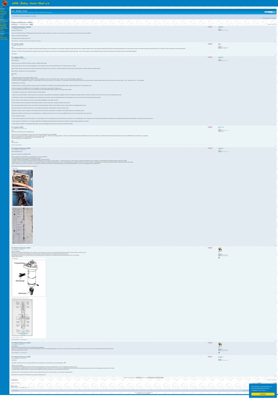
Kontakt (1, 17)
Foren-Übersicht (16, 390)
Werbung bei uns (3, 37)
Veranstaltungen (3, 13)
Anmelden (274, 18)
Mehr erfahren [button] (262, 390)
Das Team (244, 390)
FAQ (264, 18)
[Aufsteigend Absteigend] (160, 377)
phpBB (140, 392)
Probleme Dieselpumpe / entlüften (22, 22)
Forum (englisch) (3, 24)
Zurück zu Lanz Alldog (16, 382)
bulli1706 (15, 249)
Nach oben (275, 41)
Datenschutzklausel (4, 39)
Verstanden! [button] (263, 394)
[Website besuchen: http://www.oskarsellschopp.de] (219, 257)
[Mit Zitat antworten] (210, 27)
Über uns (2, 10)
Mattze (15, 45)
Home (1, 6)
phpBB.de (148, 393)
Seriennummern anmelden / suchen (4, 28)
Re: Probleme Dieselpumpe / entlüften (21, 148)
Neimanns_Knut (16, 128)
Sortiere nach (144, 377)
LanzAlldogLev (16, 28)
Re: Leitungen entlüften (17, 44)
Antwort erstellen (14, 379)
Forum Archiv (2, 22)
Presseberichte (3, 11)
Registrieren (268, 18)
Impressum (2, 31)
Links (1, 36)
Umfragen (2, 34)
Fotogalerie (2, 14)
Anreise (1, 16)
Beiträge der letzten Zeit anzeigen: (130, 377)
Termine (1, 29)
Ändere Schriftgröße (275, 15)
